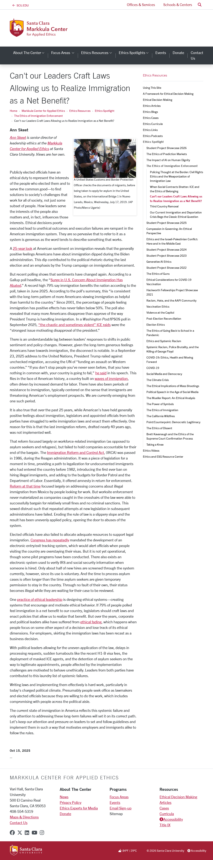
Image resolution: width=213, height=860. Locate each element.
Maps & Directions (24, 817)
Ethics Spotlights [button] (135, 53)
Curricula (167, 814)
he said (100, 373)
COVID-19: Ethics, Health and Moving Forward (170, 359)
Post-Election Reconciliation (163, 318)
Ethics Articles (152, 105)
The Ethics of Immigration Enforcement (38, 115)
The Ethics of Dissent (159, 428)
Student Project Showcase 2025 (166, 222)
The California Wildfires (160, 416)
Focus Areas (119, 797)
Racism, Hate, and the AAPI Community (171, 300)
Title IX (165, 825)
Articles (165, 802)
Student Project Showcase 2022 (166, 267)
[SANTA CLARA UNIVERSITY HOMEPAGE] (26, 850)
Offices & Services (141, 4)
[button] (199, 4)
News (64, 797)
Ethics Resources (79, 110)
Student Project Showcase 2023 (166, 255)
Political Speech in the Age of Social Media (172, 392)
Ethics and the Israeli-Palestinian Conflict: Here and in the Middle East (172, 241)
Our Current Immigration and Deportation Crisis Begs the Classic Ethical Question (176, 214)
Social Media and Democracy (164, 374)
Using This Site (152, 87)
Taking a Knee (154, 444)
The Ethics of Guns (158, 273)
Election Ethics (155, 324)
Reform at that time (25, 486)
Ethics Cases (151, 118)
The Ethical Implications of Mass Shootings (172, 386)
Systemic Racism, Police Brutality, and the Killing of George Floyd (172, 349)
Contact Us (197, 55)
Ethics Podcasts (153, 136)
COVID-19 (152, 368)
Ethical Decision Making (157, 99)
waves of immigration (111, 378)
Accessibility (173, 819)
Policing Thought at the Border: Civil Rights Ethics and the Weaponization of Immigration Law (176, 176)
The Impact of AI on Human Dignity (168, 160)
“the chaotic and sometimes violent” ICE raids (74, 325)
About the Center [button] (30, 53)
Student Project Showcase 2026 (166, 148)
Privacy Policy (70, 802)
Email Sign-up (120, 808)
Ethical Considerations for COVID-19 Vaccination (169, 282)
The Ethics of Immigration (162, 410)
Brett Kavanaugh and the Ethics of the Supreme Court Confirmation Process (170, 436)
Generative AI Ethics (158, 261)
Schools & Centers (177, 4)
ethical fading (91, 622)
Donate (178, 53)
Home (13, 110)
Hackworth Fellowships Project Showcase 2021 (172, 292)
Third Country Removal (164, 206)
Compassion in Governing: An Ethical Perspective (169, 231)
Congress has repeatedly (50, 540)
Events (160, 53)
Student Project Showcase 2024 (166, 249)
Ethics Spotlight (104, 110)
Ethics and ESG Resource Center (163, 456)
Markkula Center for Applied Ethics (43, 110)
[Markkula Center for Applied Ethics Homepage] (50, 34)
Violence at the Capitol (160, 312)
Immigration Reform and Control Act (75, 452)
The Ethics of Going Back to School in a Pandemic (170, 333)
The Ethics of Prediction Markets (166, 154)
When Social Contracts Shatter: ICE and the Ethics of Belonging (175, 189)
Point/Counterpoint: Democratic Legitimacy (173, 422)
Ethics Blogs (150, 111)
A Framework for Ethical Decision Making (168, 93)
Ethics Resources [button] (98, 53)
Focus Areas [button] (64, 53)
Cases (164, 808)
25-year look (22, 248)
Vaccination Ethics (157, 306)
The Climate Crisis (157, 380)
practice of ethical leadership (39, 599)
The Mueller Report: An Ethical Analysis (170, 398)
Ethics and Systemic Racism (163, 341)
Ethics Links (150, 130)
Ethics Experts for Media (79, 808)
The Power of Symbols (160, 404)
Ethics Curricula (153, 124)
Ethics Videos (151, 450)
